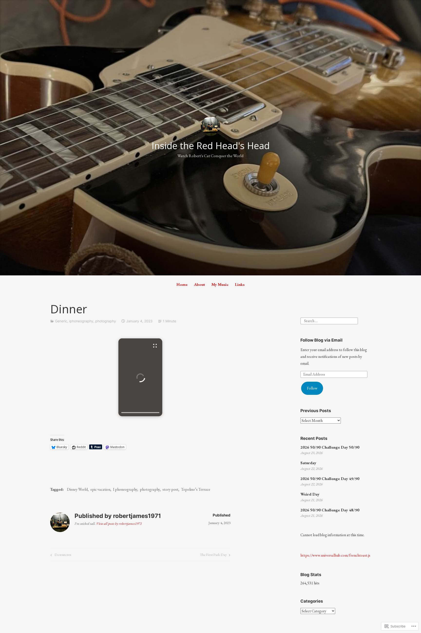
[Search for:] (329, 320)
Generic (61, 321)
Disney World (77, 489)
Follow (312, 388)
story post (170, 489)
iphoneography (81, 321)
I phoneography (125, 489)
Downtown (60, 555)
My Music (220, 284)
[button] (140, 377)
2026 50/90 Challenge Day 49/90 (329, 478)
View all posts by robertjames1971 (119, 523)
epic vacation (100, 489)
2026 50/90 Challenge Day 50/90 (329, 447)
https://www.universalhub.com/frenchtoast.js (335, 555)
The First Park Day (213, 555)
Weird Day (309, 494)
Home (182, 284)
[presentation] (140, 413)
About (199, 284)
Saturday (308, 462)
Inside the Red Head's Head (211, 145)
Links (240, 284)
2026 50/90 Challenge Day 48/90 (329, 510)
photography (105, 321)
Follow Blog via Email (321, 340)
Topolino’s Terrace (195, 489)
